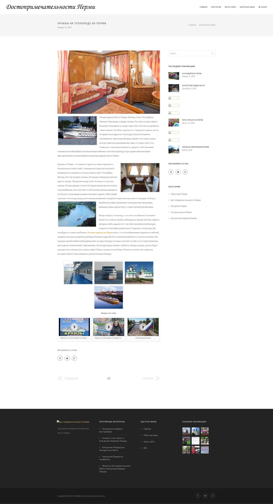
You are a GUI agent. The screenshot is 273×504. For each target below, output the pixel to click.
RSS (145, 448)
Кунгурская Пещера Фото (193, 85)
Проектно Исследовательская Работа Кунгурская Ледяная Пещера (114, 468)
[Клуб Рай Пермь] (205, 431)
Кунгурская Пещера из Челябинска (111, 458)
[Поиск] (212, 53)
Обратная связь (247, 7)
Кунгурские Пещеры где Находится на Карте (112, 449)
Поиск (264, 7)
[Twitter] (67, 358)
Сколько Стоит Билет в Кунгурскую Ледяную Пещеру (113, 439)
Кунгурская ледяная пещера (184, 218)
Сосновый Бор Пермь (192, 73)
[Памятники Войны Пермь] (205, 450)
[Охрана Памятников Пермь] (195, 441)
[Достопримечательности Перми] (50, 5)
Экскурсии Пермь (207, 25)
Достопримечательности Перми (186, 200)
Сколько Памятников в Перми (195, 147)
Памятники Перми (179, 194)
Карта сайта (230, 7)
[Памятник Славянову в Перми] (186, 450)
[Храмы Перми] (195, 431)
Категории (216, 7)
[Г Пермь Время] (195, 450)
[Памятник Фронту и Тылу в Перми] (186, 431)
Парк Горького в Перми (192, 120)
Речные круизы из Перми (100, 232)
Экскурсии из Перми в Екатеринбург (110, 430)
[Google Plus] (74, 358)
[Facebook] (60, 358)
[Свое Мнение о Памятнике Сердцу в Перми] (186, 441)
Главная (203, 7)
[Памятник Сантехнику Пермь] (205, 441)
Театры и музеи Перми (181, 212)
